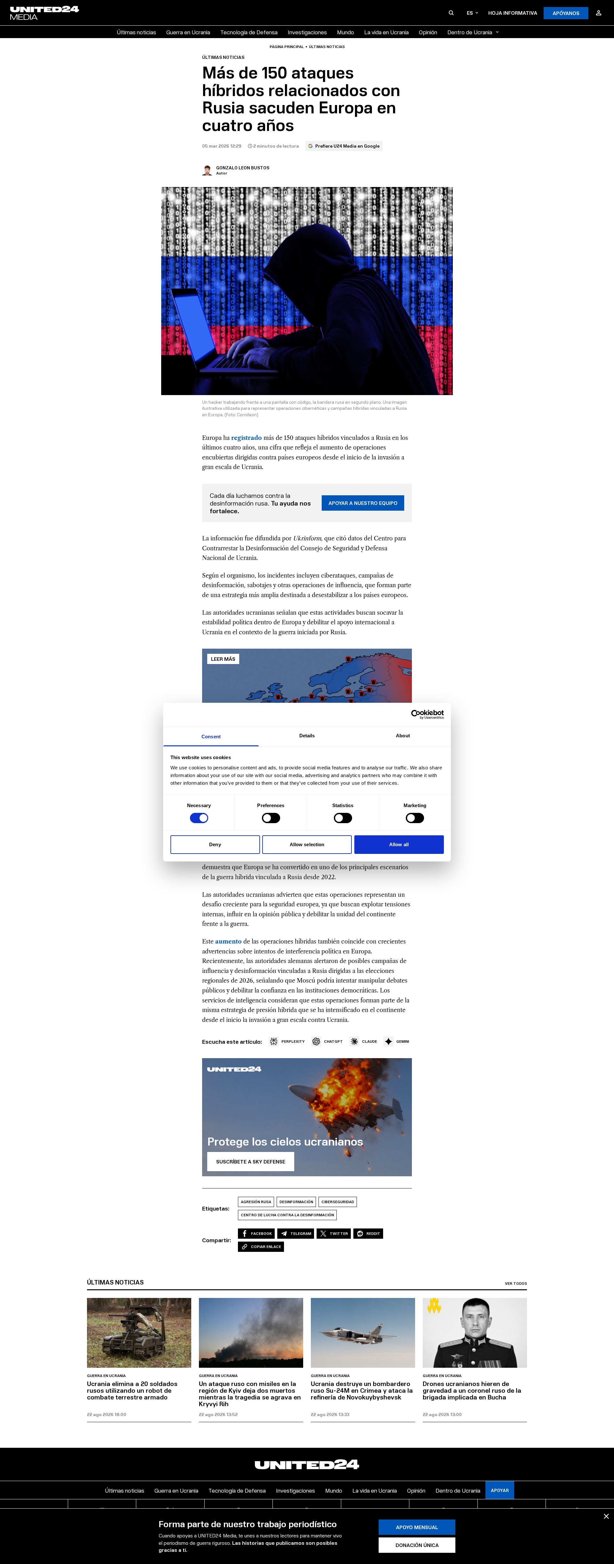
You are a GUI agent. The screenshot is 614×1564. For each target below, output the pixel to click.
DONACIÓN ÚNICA (417, 1545)
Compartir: (216, 1240)
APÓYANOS (566, 13)
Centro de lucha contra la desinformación (287, 1215)
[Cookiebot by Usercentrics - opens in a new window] (416, 714)
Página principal (287, 47)
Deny (215, 844)
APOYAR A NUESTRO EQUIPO (363, 502)
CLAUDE (369, 1041)
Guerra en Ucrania (188, 32)
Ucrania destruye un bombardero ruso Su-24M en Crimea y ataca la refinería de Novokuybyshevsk (362, 1390)
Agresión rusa (256, 1201)
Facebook (261, 1233)
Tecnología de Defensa (249, 32)
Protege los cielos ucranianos (285, 1141)
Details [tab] (307, 735)
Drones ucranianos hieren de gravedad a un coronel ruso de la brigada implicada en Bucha (472, 1390)
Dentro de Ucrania (469, 32)
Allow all (399, 844)
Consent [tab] (211, 736)
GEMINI (402, 1041)
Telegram (300, 1233)
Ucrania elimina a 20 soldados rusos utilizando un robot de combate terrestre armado (132, 1390)
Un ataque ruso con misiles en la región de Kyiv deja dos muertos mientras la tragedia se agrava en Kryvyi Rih (250, 1393)
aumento (229, 941)
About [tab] (403, 735)
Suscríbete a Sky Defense (250, 1161)
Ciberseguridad (337, 1201)
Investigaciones (307, 32)
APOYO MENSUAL (417, 1527)
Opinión (428, 32)
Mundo (345, 32)
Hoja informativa (512, 12)
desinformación (296, 1201)
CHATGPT (333, 1041)
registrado (247, 438)
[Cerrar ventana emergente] (606, 1516)
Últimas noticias (136, 32)
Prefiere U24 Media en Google (347, 146)
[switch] (271, 818)
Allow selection (307, 844)
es (470, 12)
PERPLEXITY (293, 1041)
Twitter (339, 1233)
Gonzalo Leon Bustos (242, 168)
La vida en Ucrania (386, 32)
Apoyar (500, 1490)
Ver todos (516, 1283)
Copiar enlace (266, 1246)
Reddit (373, 1233)
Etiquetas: (216, 1208)
